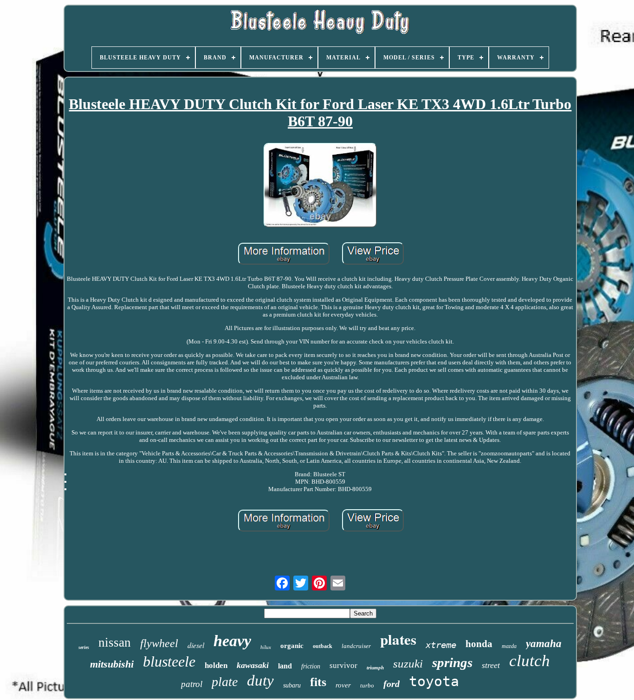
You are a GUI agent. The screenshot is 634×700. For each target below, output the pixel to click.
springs (452, 662)
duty (260, 680)
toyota (434, 681)
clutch (529, 661)
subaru (292, 685)
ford (391, 684)
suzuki (408, 663)
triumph (375, 667)
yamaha (544, 643)
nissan (114, 642)
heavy (232, 640)
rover (343, 685)
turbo (367, 685)
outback (322, 646)
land (285, 666)
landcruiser (356, 645)
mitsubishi (112, 664)
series (83, 647)
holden (216, 665)
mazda (509, 646)
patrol (191, 684)
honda (479, 643)
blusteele (169, 661)
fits (318, 682)
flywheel (159, 643)
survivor (343, 665)
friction (310, 666)
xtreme (441, 645)
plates (398, 639)
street (491, 665)
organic (292, 645)
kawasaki (253, 665)
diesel (196, 645)
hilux (265, 647)
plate (225, 681)
